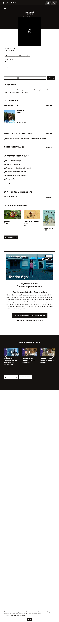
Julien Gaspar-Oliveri (37, 292)
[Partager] (49, 78)
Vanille (7, 221)
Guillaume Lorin (9, 50)
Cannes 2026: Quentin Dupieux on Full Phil (28, 361)
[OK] (29, 619)
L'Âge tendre (17, 292)
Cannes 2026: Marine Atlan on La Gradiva (47, 361)
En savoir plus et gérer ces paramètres (15, 615)
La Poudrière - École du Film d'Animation (17, 56)
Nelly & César (48, 228)
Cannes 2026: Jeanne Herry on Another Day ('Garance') (10, 361)
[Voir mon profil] (54, 3)
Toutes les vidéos (25, 377)
